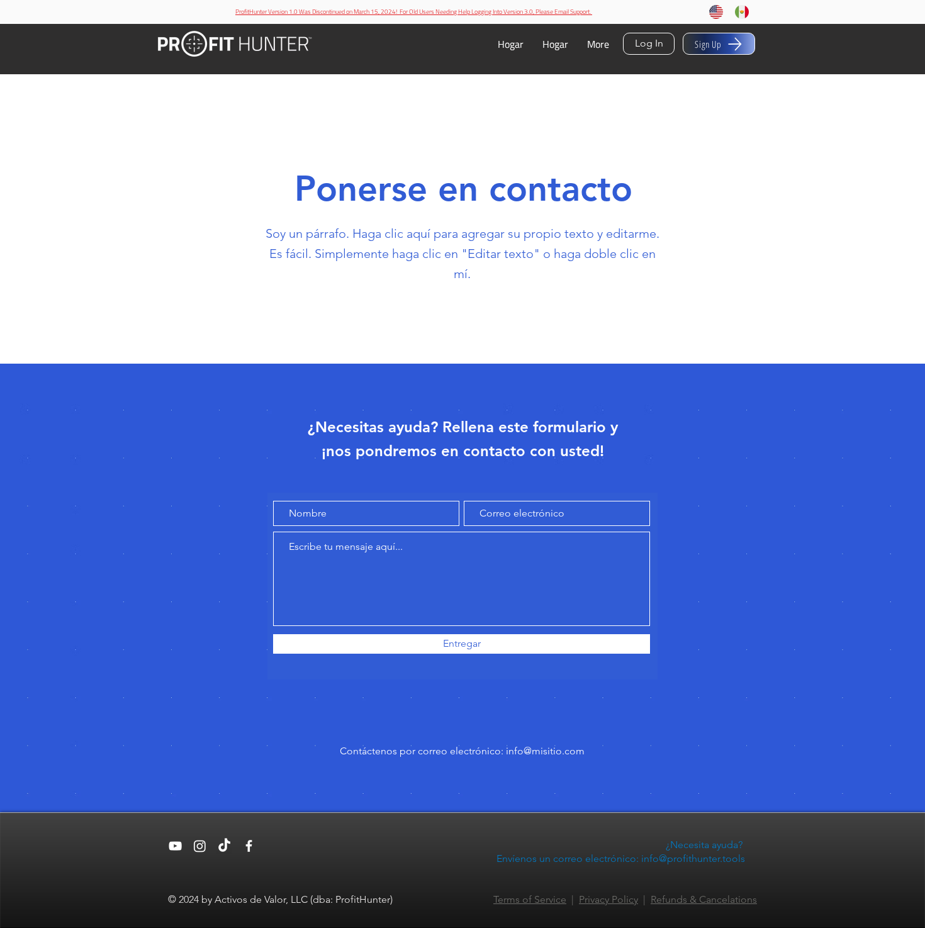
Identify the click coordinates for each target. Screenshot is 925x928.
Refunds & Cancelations (704, 899)
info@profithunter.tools (693, 858)
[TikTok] (224, 846)
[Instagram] (200, 846)
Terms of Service (529, 899)
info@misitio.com (545, 751)
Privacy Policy (608, 899)
